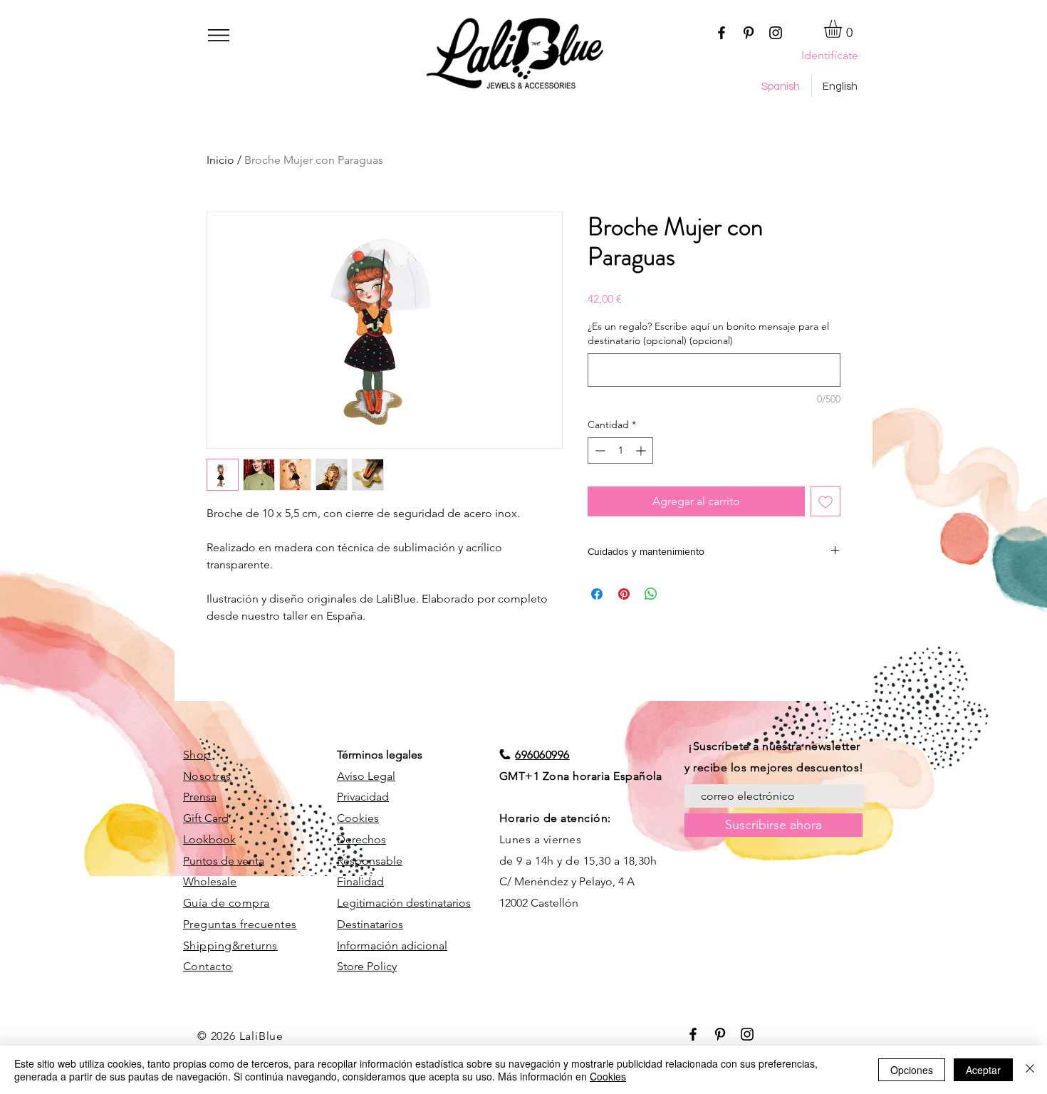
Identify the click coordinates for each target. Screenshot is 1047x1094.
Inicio (220, 160)
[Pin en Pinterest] (623, 594)
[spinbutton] (620, 450)
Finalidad (360, 881)
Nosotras (207, 776)
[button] (218, 35)
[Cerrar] (1029, 1070)
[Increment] (642, 450)
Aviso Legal (366, 776)
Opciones (911, 1070)
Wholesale (209, 881)
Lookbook (209, 839)
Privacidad (363, 796)
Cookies (358, 818)
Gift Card (206, 818)
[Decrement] (599, 450)
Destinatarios (370, 924)
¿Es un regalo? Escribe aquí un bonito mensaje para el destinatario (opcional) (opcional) (708, 333)
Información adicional (392, 945)
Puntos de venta (223, 861)
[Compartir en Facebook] (596, 594)
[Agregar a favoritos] (825, 501)
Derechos (361, 839)
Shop (197, 754)
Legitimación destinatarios (404, 903)
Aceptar (983, 1070)
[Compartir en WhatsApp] (651, 594)
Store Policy (367, 966)
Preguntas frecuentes (240, 924)
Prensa (200, 796)
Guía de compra (226, 903)
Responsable (369, 861)
